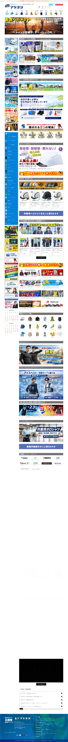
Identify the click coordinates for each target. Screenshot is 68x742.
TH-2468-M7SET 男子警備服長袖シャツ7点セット (24, 249)
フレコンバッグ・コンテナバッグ (12, 184)
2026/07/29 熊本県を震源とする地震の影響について (31, 696)
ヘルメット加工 (38, 724)
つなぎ (9, 164)
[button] (12, 12)
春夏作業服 (10, 151)
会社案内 (51, 4)
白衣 (8, 210)
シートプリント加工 (55, 724)
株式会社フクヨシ (20, 740)
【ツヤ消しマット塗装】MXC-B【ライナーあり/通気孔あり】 (46, 203)
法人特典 (42, 729)
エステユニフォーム (11, 213)
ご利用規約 (44, 718)
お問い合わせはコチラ (59, 4)
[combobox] (55, 7)
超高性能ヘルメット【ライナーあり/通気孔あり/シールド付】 (35, 579)
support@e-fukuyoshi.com (40, 734)
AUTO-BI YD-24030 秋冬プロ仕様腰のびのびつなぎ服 (41, 675)
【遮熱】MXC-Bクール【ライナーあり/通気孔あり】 (35, 202)
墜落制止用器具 (10, 180)
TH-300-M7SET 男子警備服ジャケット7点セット (57, 249)
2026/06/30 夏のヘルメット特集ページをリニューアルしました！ (34, 703)
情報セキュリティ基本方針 (49, 720)
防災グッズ (10, 216)
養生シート (10, 174)
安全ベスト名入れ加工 (39, 725)
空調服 (9, 147)
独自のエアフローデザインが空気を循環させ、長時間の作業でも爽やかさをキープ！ (36, 168)
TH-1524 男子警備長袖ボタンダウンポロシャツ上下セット (35, 249)
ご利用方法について (48, 729)
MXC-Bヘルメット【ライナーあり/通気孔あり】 (24, 202)
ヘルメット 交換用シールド (12, 141)
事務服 (9, 207)
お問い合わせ (38, 733)
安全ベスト (10, 167)
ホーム (37, 718)
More (21, 708)
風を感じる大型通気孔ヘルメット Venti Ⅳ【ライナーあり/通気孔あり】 (46, 579)
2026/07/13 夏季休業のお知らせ (27, 699)
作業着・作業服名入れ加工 (46, 724)
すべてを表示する (41, 257)
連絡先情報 (42, 740)
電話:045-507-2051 (44, 733)
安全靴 (9, 190)
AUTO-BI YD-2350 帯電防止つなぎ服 (26, 674)
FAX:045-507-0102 (52, 733)
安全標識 (9, 177)
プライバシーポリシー (37, 740)
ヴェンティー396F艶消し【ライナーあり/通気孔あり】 (57, 579)
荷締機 (9, 200)
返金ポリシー (47, 740)
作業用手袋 (10, 203)
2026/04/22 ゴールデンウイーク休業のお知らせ (31, 706)
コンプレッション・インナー (12, 161)
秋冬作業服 (10, 154)
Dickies (9, 223)
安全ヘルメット (10, 133)
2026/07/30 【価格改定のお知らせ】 (28, 693)
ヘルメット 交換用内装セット (12, 137)
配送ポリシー (51, 740)
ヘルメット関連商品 (11, 144)
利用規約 (32, 740)
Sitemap (37, 736)
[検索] (62, 7)
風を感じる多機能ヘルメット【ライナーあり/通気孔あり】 (24, 579)
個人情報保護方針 (50, 718)
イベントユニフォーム (11, 197)
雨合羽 (9, 194)
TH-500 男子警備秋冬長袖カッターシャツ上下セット (46, 249)
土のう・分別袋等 (11, 187)
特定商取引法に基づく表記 (40, 720)
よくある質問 (38, 729)
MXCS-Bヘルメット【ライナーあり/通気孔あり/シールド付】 (58, 203)
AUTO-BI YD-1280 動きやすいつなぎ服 (55, 675)
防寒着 (9, 157)
